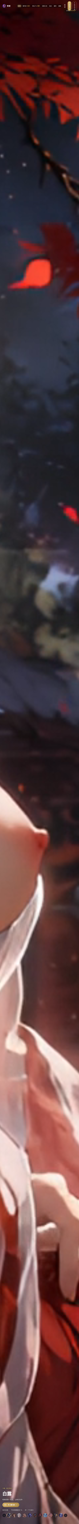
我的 (55, 6)
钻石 (50, 6)
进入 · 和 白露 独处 (10, 1505)
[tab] (8, 1515)
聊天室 (26, 6)
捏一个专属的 (29, 1510)
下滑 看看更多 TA (16, 1510)
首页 (19, 6)
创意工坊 (44, 6)
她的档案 (5, 1510)
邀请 (59, 6)
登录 (65, 6)
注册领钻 (69, 6)
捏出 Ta (35, 6)
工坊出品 (74, 6)
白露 (7, 1494)
